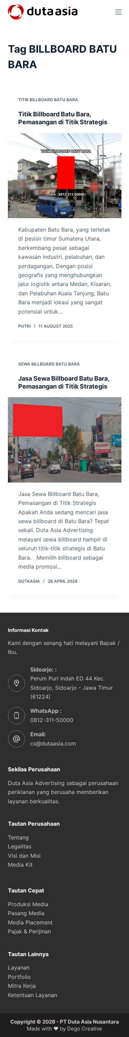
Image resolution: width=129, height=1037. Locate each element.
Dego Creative (84, 1028)
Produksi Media (28, 904)
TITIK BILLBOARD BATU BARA (48, 99)
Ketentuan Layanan (32, 995)
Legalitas (19, 846)
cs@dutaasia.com (53, 743)
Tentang (18, 837)
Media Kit (20, 864)
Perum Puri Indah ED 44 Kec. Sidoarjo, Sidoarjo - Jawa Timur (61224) (71, 687)
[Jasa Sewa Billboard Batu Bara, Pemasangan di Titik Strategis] (64, 440)
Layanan (19, 967)
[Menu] (118, 12)
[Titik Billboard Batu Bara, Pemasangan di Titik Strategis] (64, 176)
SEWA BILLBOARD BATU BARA (49, 364)
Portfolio (19, 976)
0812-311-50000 (51, 720)
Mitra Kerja (22, 985)
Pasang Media (26, 913)
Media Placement (30, 922)
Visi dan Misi (24, 855)
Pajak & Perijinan (29, 931)
